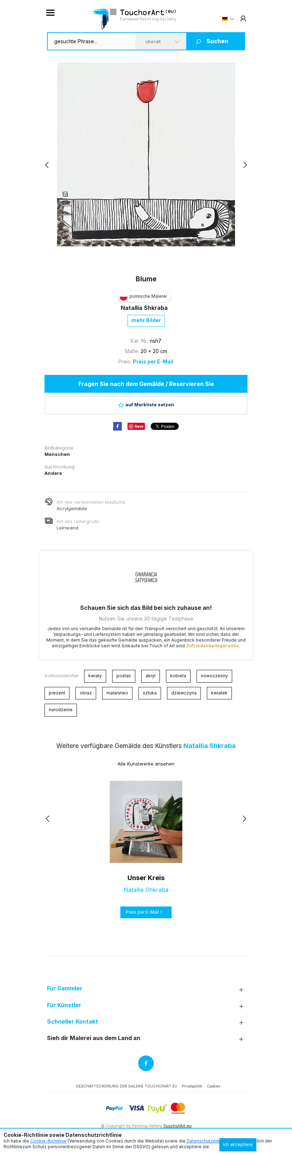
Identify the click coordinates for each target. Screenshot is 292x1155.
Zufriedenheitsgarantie (212, 645)
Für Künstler (64, 1005)
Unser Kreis (146, 878)
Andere (53, 473)
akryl (151, 675)
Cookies (213, 1086)
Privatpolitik (192, 1086)
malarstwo (117, 692)
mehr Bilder (146, 320)
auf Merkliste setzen (149, 404)
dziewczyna (184, 692)
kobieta (178, 675)
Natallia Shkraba (144, 307)
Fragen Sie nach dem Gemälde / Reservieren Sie (146, 383)
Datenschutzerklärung (210, 1141)
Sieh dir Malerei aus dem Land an (93, 1038)
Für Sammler (64, 988)
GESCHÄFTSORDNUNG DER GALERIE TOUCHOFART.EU (126, 1086)
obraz (86, 692)
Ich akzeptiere (238, 1144)
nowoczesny (214, 675)
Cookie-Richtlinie (48, 1141)
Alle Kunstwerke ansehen (146, 764)
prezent (57, 692)
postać (123, 675)
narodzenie (61, 709)
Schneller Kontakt (72, 1021)
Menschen (57, 454)
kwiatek (219, 692)
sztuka (150, 692)
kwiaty (95, 675)
